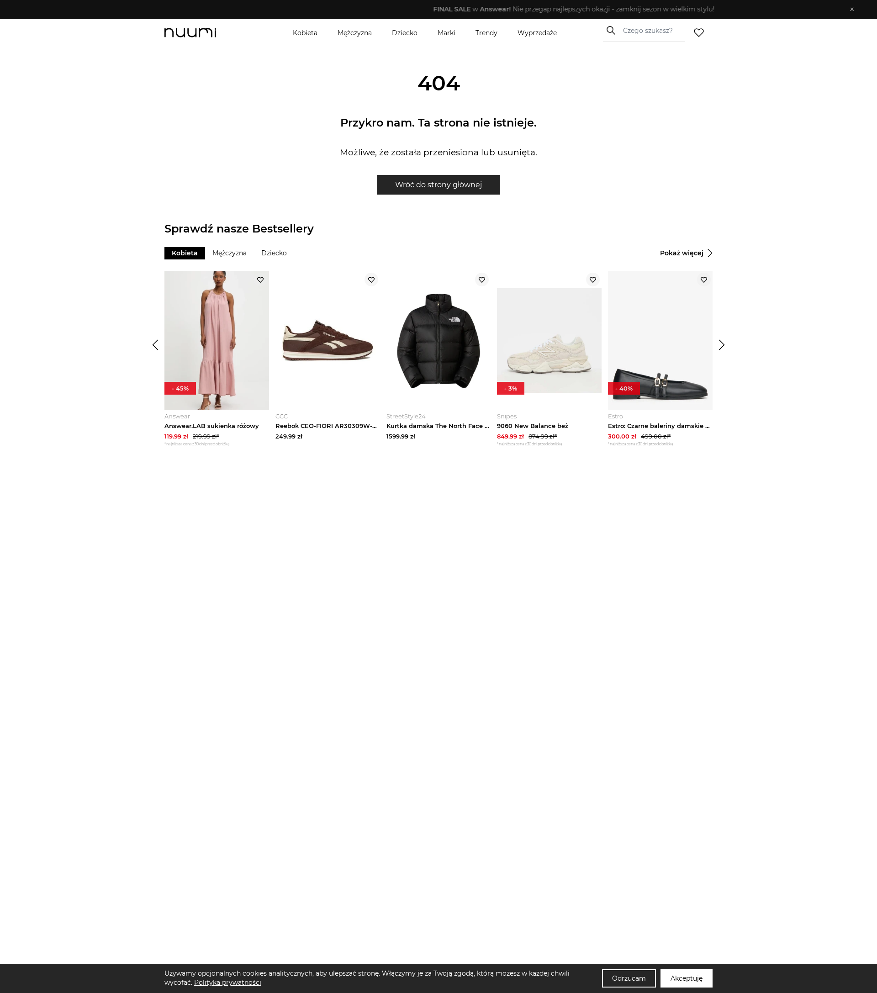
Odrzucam (629, 978)
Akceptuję (687, 978)
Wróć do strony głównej (438, 184)
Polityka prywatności (227, 982)
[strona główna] (205, 32)
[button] (432, 10)
